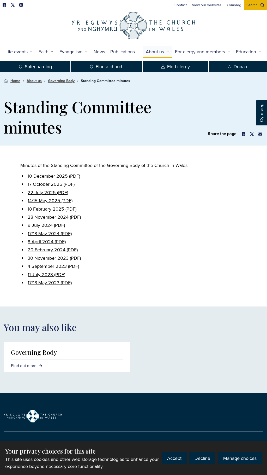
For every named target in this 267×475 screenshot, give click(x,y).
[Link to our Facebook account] (4, 5)
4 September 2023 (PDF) (53, 266)
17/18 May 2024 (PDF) (50, 233)
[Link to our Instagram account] (21, 5)
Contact (180, 5)
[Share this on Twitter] (252, 134)
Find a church (110, 66)
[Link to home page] (133, 26)
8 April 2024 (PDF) (47, 241)
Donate (241, 66)
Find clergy (178, 66)
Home (15, 80)
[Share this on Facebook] (243, 134)
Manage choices (240, 458)
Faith (43, 51)
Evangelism (71, 51)
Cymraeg (261, 113)
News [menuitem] (99, 51)
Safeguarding (38, 66)
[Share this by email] (260, 134)
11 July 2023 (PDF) (46, 274)
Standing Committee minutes (105, 80)
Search (252, 5)
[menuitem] (180, 5)
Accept (174, 458)
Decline (202, 458)
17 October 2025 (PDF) (51, 184)
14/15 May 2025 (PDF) (50, 200)
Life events (16, 51)
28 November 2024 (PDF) (54, 217)
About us (155, 51)
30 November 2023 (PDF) (54, 258)
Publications (122, 51)
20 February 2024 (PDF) (53, 249)
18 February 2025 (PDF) (52, 209)
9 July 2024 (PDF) (46, 225)
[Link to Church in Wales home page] (33, 416)
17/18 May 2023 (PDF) (50, 282)
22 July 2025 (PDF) (48, 192)
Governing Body (61, 80)
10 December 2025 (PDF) (54, 176)
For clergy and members (200, 51)
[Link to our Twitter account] (13, 5)
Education (246, 51)
